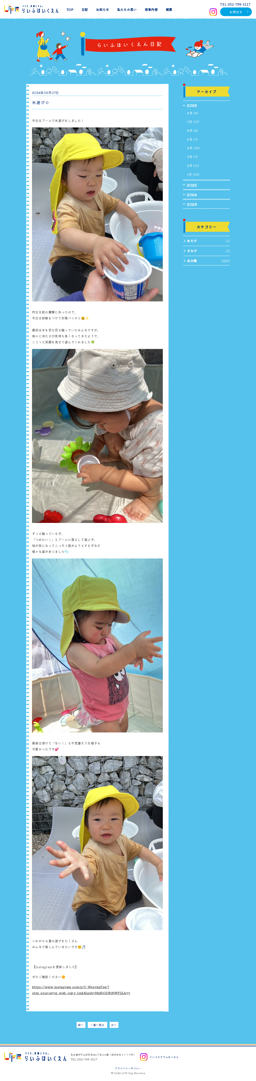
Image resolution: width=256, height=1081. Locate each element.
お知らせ (102, 9)
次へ (114, 1025)
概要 (169, 9)
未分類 (192, 260)
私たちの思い (127, 9)
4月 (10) (193, 147)
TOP (70, 9)
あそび (192, 240)
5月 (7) (192, 139)
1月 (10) (193, 174)
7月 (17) (193, 121)
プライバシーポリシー (128, 1068)
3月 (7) (192, 156)
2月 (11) (193, 165)
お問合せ (235, 11)
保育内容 (151, 9)
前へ (81, 1025)
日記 (85, 9)
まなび (192, 250)
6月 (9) (192, 130)
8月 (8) (192, 112)
